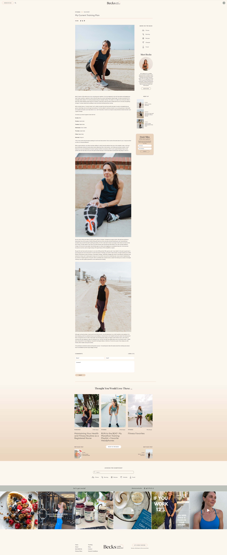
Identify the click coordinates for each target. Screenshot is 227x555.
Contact (90, 549)
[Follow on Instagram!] (144, 488)
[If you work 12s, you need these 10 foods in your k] (170, 510)
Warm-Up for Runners (148, 104)
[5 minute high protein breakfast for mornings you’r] (19, 510)
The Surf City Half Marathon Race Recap (149, 115)
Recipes (83, 452)
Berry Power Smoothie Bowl (86, 455)
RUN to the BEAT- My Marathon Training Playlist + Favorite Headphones (111, 437)
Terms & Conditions (93, 551)
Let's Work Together (139, 545)
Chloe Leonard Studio (144, 548)
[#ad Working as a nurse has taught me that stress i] (94, 510)
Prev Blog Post (78, 447)
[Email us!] (153, 488)
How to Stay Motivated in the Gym (149, 125)
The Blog (90, 544)
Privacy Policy (78, 551)
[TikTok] (146, 488)
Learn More (146, 88)
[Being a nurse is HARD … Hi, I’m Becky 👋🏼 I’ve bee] (132, 510)
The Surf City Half (104, 339)
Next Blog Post (148, 447)
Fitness (77, 12)
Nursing (77, 429)
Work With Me (7, 2)
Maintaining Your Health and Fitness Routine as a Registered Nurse (86, 435)
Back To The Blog (113, 446)
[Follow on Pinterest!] (149, 488)
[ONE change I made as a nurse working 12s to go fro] (208, 510)
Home (76, 544)
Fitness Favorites (136, 433)
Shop (89, 547)
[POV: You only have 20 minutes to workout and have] (57, 510)
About (76, 547)
